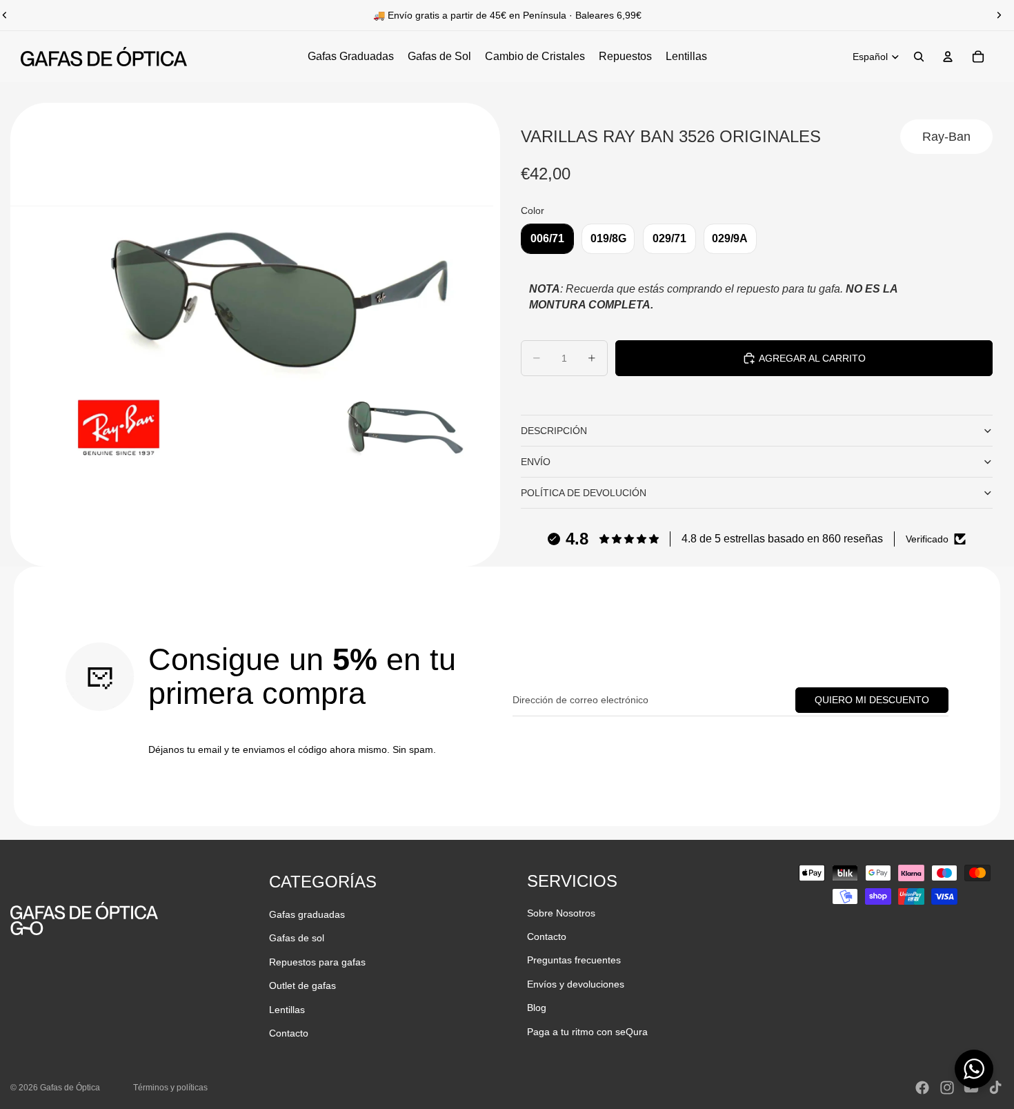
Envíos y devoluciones (575, 984)
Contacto (288, 1033)
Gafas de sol (296, 937)
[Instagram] (947, 1087)
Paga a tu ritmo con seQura (587, 1031)
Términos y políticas (170, 1087)
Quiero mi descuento (872, 699)
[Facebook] (922, 1087)
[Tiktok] (995, 1087)
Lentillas (287, 1009)
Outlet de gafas (302, 985)
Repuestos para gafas (317, 962)
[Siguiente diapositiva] (999, 15)
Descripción (554, 430)
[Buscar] (919, 56)
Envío (535, 461)
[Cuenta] (948, 56)
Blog (536, 1007)
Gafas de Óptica (70, 1087)
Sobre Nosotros (561, 913)
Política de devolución (583, 492)
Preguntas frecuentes (574, 959)
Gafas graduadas (307, 914)
